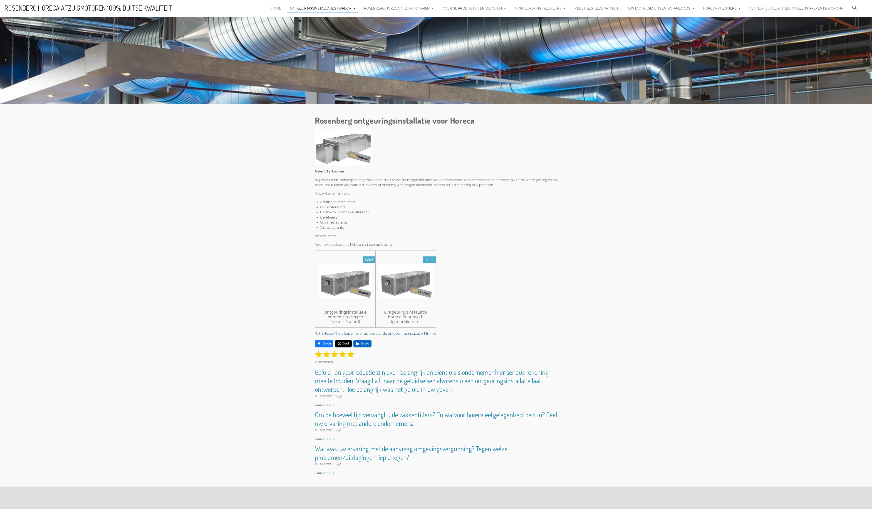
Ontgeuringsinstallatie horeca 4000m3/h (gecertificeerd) (345, 317)
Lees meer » (324, 405)
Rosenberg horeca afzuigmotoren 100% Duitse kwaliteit (88, 8)
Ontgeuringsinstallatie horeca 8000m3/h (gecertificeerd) (405, 317)
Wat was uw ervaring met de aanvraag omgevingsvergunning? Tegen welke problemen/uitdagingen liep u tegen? (411, 453)
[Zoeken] (854, 8)
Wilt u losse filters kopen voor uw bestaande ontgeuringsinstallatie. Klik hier (375, 334)
